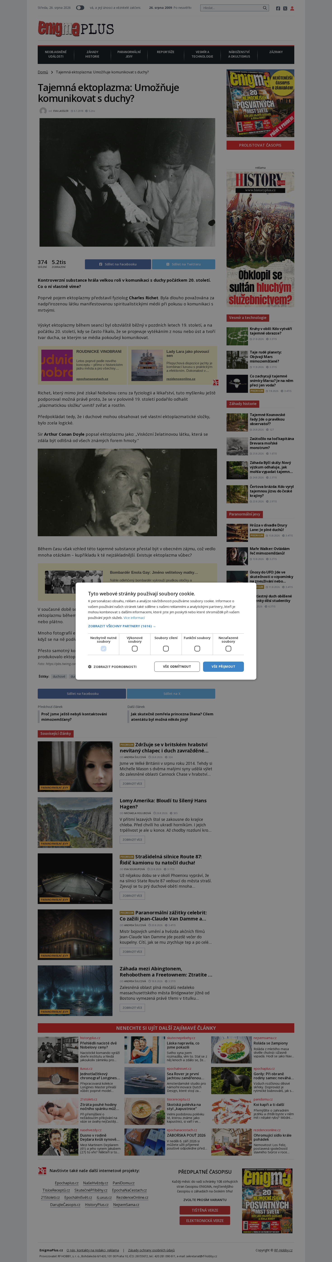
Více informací (134, 617)
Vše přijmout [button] (223, 666)
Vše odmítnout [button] (177, 666)
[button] (166, 626)
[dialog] (166, 631)
